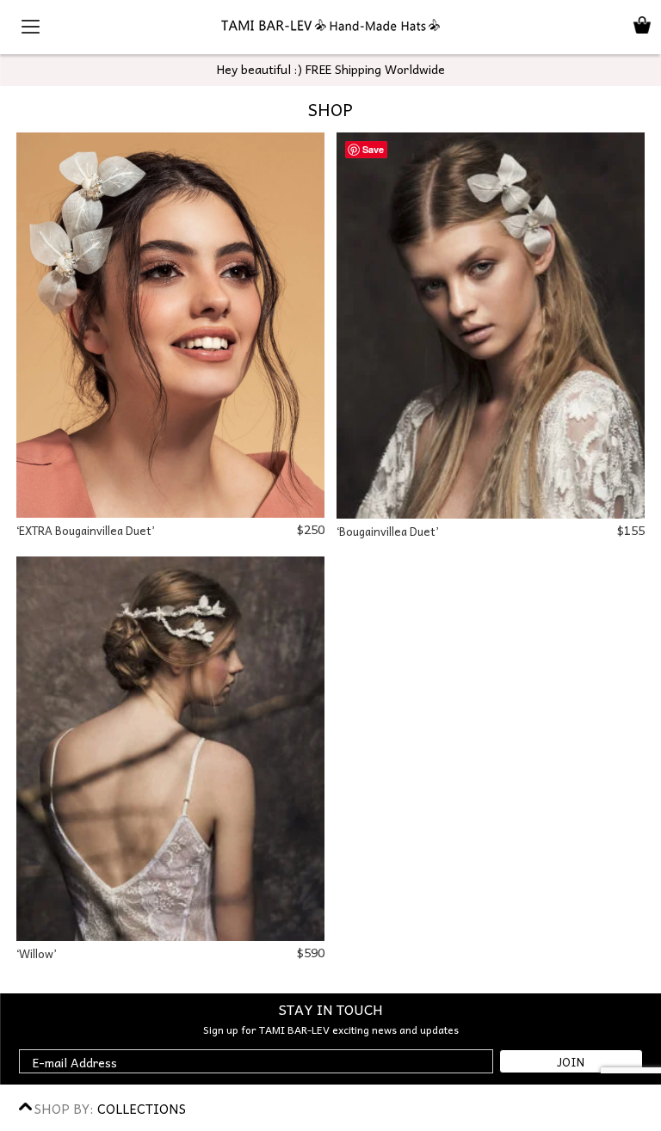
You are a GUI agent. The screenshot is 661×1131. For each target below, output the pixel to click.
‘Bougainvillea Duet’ (387, 531)
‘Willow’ (36, 953)
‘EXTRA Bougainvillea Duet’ (85, 530)
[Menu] (27, 26)
